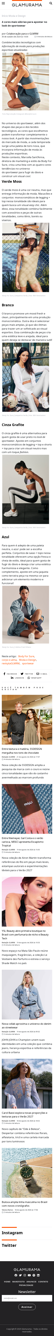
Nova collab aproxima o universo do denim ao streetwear (26, 1025)
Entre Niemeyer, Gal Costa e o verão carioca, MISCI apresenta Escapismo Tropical (23, 841)
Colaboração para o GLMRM (22, 33)
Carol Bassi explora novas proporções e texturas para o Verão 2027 (24, 1114)
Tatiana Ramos (7, 1210)
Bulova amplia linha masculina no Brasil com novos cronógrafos (24, 1203)
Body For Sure (26, 656)
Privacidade (26, 1285)
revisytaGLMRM (11, 663)
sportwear (28, 663)
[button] (51, 3)
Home (7, 1281)
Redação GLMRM (8, 757)
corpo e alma (9, 659)
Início (5, 15)
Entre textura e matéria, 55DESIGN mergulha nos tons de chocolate (22, 750)
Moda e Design (17, 15)
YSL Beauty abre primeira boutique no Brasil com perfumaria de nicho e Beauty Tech (25, 934)
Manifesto (18, 1281)
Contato (43, 1281)
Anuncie (31, 1281)
